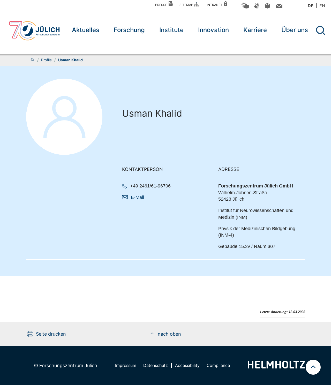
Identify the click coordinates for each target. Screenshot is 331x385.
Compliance (218, 365)
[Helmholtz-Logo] (276, 366)
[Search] (321, 30)
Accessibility (187, 365)
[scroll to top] (313, 367)
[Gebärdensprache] (256, 8)
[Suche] (320, 30)
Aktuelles (85, 30)
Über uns (294, 30)
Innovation (213, 30)
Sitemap (187, 5)
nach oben (169, 334)
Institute (171, 30)
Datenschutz (155, 365)
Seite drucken (51, 334)
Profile (46, 60)
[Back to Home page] (34, 31)
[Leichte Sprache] (267, 8)
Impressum (125, 365)
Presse (162, 5)
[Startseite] (32, 60)
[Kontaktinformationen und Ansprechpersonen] (278, 7)
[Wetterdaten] (245, 8)
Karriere (255, 30)
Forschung (129, 30)
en (322, 5)
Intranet (215, 5)
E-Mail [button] (137, 197)
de (310, 5)
